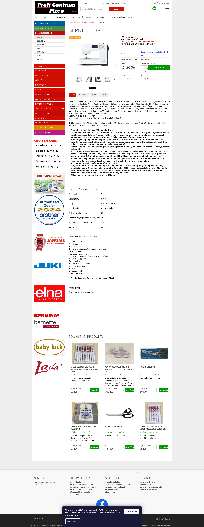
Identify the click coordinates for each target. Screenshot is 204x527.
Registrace (166, 3)
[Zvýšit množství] (147, 66)
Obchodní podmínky (122, 17)
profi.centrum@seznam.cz (45, 482)
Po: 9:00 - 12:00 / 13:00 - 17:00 (81, 484)
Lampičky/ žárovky (44, 94)
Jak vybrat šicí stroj (81, 17)
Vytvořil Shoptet (164, 519)
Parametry (83, 95)
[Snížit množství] (147, 69)
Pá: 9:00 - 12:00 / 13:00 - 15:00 (81, 489)
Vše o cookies (110, 492)
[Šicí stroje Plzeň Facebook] (102, 505)
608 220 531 (39, 484)
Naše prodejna (75, 494)
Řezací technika (42, 113)
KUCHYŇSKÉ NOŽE (42, 123)
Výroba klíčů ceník (44, 127)
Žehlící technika (43, 109)
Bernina (41, 41)
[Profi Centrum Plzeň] (56, 7)
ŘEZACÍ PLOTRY (41, 75)
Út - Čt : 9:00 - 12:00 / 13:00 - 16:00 (83, 487)
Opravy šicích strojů (45, 23)
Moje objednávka (111, 489)
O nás (44, 17)
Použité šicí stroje (44, 104)
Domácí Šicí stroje (43, 33)
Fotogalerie (59, 17)
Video (94, 95)
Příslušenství (41, 80)
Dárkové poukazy (43, 132)
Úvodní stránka (36, 17)
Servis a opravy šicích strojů (151, 487)
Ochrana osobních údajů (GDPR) (117, 484)
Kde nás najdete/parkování (80, 492)
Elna (39, 48)
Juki (39, 55)
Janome (40, 52)
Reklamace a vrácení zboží (115, 487)
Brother (41, 44)
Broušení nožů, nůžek (148, 489)
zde (76, 515)
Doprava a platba (146, 484)
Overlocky (40, 66)
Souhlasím (131, 511)
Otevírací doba (75, 482)
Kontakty (102, 17)
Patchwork (40, 85)
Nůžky (38, 90)
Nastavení (72, 521)
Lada (39, 59)
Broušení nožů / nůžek (45, 28)
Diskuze (103, 95)
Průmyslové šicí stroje (45, 99)
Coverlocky (40, 71)
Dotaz (149, 79)
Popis (72, 95)
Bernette (41, 37)
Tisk (130, 79)
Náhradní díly (42, 118)
